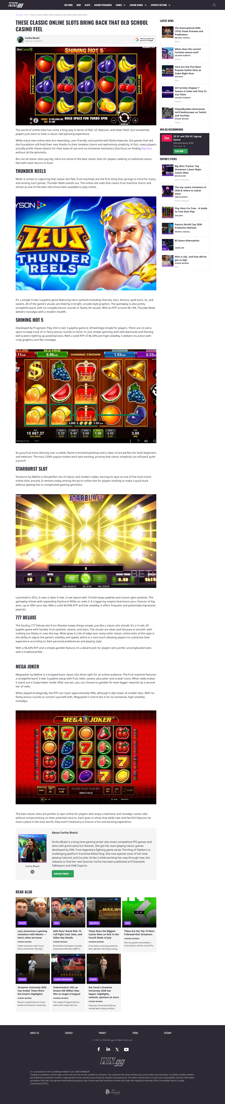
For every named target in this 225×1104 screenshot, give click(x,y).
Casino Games (136, 5)
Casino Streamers (103, 5)
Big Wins (68, 5)
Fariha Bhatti (32, 38)
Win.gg (19, 14)
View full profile (61, 873)
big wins (146, 148)
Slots (87, 5)
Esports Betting (159, 5)
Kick (79, 5)
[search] (214, 5)
